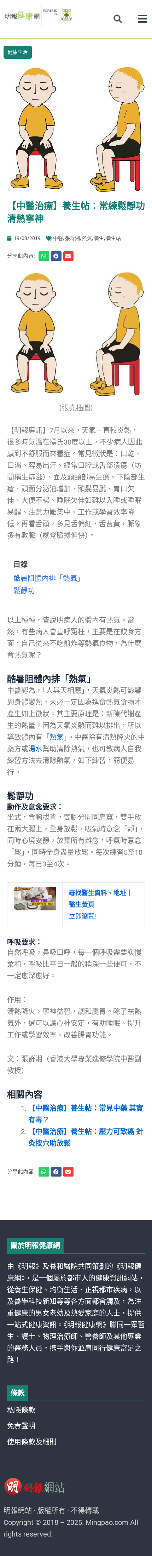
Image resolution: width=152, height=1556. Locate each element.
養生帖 (113, 238)
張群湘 (72, 238)
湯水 (35, 749)
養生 (99, 238)
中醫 (58, 238)
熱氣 (87, 238)
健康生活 (18, 52)
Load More (76, 1200)
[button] (142, 19)
